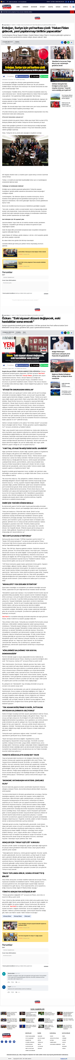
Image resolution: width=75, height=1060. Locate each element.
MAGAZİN (40, 1036)
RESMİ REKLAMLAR (59, 1)
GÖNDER (46, 293)
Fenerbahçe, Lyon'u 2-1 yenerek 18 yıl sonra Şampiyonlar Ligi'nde (67, 392)
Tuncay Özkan (27, 375)
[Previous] (71, 11)
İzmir (24, 332)
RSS (10, 1058)
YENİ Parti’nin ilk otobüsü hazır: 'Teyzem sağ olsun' (66, 104)
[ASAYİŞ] (62, 52)
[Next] (73, 11)
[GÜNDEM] (62, 75)
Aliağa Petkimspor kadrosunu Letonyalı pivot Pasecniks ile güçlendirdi (61, 354)
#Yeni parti (27, 916)
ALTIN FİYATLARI (29, 1046)
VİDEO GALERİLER (13, 1)
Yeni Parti (41, 373)
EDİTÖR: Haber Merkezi (21, 368)
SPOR (63, 1044)
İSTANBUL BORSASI (30, 1042)
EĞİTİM (39, 1040)
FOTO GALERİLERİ (29, 1038)
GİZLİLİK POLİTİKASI (54, 1038)
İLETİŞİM (53, 1)
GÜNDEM (64, 1038)
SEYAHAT (40, 1048)
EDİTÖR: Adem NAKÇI (20, 79)
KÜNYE (48, 1)
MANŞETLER (28, 1040)
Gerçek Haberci (6, 25)
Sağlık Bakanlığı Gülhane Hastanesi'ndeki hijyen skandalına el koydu (67, 385)
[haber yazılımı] (64, 1058)
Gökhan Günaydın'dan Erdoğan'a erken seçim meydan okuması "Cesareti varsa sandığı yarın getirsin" (46, 11)
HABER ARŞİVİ (53, 1042)
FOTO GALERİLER (22, 1)
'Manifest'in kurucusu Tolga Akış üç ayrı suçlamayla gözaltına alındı (61, 63)
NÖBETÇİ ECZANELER (30, 1050)
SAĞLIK (64, 1048)
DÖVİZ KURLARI (29, 1044)
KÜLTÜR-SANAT (41, 1038)
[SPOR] (62, 343)
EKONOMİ (64, 1046)
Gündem (13, 24)
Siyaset (13, 315)
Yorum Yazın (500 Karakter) (9, 280)
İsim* (3, 274)
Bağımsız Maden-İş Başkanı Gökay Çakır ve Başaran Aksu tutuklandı (62, 376)
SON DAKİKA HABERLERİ (55, 1044)
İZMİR (63, 1036)
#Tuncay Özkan (7, 916)
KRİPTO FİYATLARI (30, 1048)
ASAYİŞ (64, 1042)
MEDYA (39, 1044)
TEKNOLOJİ (40, 1042)
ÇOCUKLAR (40, 1046)
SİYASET (64, 1040)
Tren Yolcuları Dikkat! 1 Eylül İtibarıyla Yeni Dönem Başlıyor (67, 97)
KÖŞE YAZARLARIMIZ (30, 1036)
